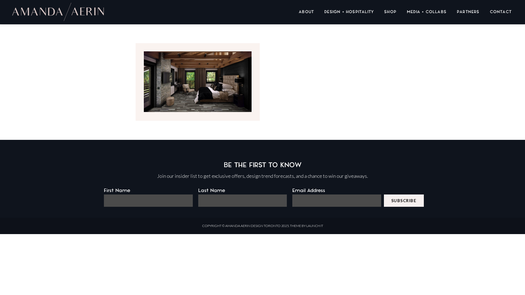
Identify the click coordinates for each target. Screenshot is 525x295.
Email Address (308, 190)
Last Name (211, 190)
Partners (468, 12)
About (306, 12)
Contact (501, 12)
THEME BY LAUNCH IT (306, 226)
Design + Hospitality (349, 12)
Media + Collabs (427, 12)
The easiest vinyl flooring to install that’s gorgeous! (198, 71)
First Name (117, 190)
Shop (390, 12)
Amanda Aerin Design (244, 226)
